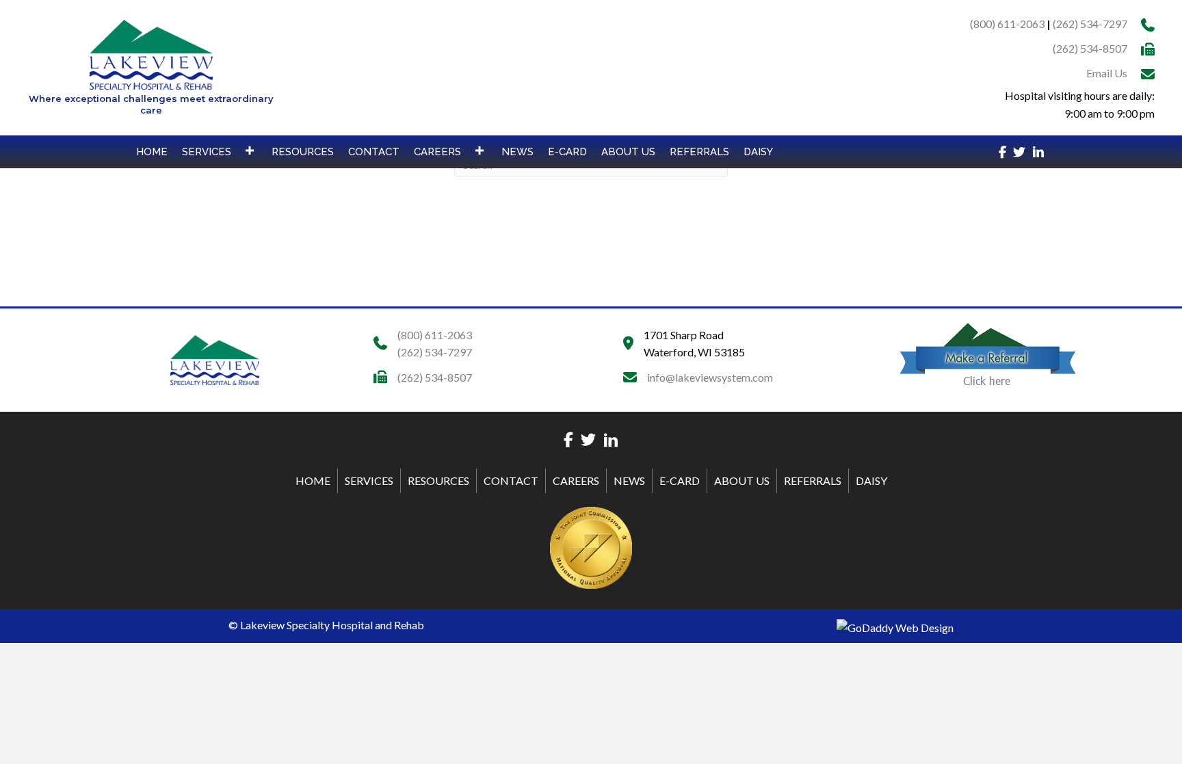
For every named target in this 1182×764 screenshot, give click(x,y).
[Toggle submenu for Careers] (479, 150)
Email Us (1106, 72)
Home (313, 480)
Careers (576, 480)
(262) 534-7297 (1090, 23)
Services (369, 480)
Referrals (812, 480)
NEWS (629, 480)
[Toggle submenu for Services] (249, 150)
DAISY (871, 480)
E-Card (679, 480)
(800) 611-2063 (1007, 23)
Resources (438, 480)
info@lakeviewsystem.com (710, 377)
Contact (511, 480)
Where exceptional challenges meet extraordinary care (151, 104)
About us (742, 480)
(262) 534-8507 (1090, 48)
